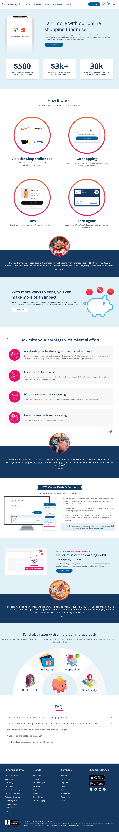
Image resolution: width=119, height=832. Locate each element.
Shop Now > (98, 528)
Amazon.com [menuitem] (37, 776)
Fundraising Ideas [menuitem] (11, 801)
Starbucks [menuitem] (36, 786)
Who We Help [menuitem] (65, 779)
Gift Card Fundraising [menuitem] (12, 776)
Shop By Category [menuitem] (39, 801)
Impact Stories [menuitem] (10, 815)
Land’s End (38, 462)
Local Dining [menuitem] (9, 783)
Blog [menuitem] (6, 811)
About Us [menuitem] (64, 776)
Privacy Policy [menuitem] (65, 793)
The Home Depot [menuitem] (39, 783)
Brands (38, 4)
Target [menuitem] (35, 790)
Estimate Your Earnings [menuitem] (13, 790)
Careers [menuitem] (63, 790)
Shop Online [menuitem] (9, 779)
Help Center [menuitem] (65, 783)
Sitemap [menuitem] (63, 801)
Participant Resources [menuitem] (12, 797)
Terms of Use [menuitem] (65, 797)
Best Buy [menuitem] (36, 779)
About (59, 4)
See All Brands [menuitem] (38, 797)
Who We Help (49, 4)
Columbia (109, 606)
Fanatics (77, 262)
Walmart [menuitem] (36, 793)
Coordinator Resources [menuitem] (13, 793)
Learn (67, 4)
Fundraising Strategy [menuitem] (12, 804)
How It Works (28, 4)
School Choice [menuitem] (9, 808)
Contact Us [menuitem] (64, 786)
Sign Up (94, 4)
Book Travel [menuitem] (9, 786)
